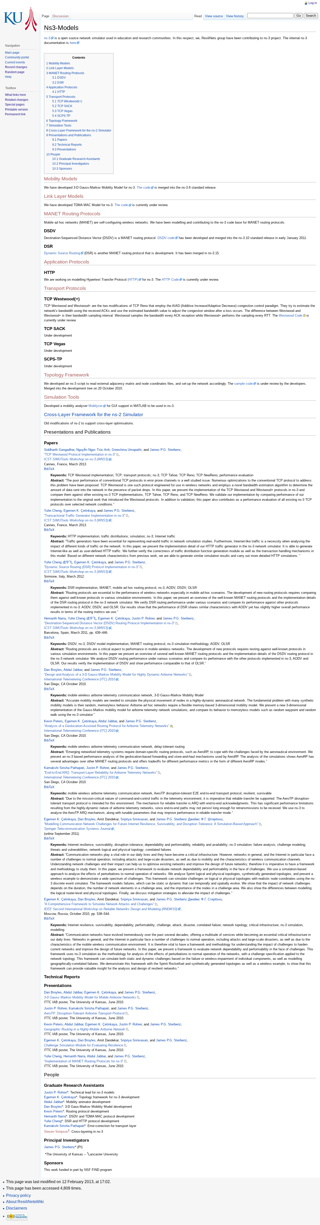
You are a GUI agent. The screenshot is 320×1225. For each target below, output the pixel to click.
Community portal (17, 57)
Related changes (16, 100)
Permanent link (15, 114)
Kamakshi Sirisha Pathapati (64, 768)
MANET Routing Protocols (72, 213)
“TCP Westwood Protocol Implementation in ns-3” (80, 454)
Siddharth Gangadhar (59, 450)
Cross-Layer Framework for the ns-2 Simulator (93, 414)
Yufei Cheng (53, 510)
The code (143, 187)
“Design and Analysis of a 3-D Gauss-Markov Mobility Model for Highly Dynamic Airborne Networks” (116, 674)
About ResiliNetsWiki (25, 1202)
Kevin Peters (53, 721)
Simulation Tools (61, 397)
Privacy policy (18, 1195)
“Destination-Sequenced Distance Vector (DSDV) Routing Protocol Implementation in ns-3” (109, 623)
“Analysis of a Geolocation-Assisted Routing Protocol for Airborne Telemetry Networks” (106, 726)
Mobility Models (60, 178)
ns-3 (47, 38)
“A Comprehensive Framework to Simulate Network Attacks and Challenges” (99, 904)
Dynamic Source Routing (62, 253)
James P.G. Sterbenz (165, 450)
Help (8, 77)
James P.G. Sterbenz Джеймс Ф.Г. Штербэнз (189, 819)
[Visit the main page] (20, 20)
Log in (312, 3)
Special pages (14, 104)
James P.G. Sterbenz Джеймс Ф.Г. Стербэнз (189, 899)
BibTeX (49, 469)
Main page (12, 52)
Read (198, 16)
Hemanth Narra (55, 618)
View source (214, 16)
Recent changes (16, 67)
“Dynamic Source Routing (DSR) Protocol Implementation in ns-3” (91, 567)
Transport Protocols (65, 288)
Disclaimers (16, 1208)
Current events (15, 62)
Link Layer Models (64, 196)
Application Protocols (66, 261)
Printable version (16, 109)
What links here (15, 95)
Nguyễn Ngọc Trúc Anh (93, 450)
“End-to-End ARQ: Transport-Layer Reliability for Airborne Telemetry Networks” (100, 772)
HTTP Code (170, 279)
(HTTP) (133, 279)
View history (235, 16)
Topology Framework (66, 374)
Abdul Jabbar (73, 670)
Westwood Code (290, 315)
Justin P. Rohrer (143, 618)
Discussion (60, 16)
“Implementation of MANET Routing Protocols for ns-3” (83, 1061)
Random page (14, 72)
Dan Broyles (53, 670)
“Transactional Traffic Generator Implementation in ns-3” (84, 515)
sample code (243, 383)
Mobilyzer (95, 406)
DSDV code (166, 238)
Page (45, 16)
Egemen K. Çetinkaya (79, 510)
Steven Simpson (56, 1132)
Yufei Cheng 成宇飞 (58, 562)
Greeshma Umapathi (127, 450)
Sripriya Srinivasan (134, 819)
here (73, 43)
